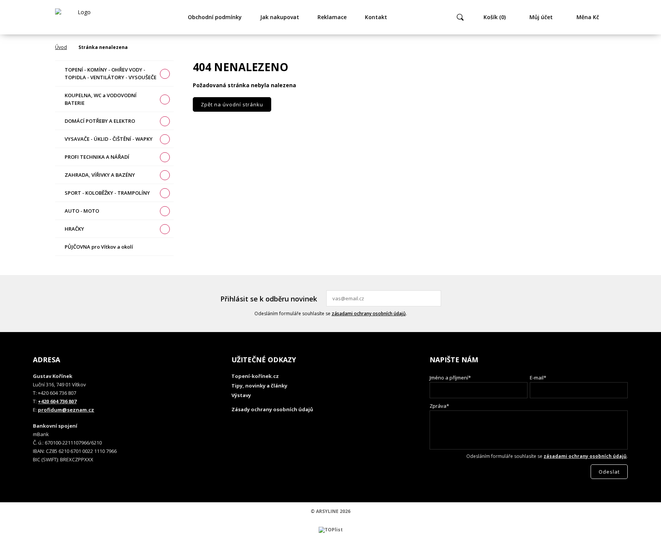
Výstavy (241, 395)
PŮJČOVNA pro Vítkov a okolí (99, 246)
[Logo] (81, 17)
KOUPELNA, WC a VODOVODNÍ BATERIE (101, 99)
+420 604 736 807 (57, 401)
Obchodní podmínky (215, 17)
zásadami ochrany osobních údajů (369, 313)
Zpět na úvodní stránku (232, 104)
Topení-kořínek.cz (255, 376)
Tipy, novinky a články (259, 385)
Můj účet (541, 17)
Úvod (61, 47)
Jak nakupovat (279, 17)
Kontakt (376, 17)
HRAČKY (74, 228)
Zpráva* (439, 405)
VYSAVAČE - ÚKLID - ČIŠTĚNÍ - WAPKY (109, 138)
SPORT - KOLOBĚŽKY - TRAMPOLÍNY (107, 192)
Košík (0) (495, 17)
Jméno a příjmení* (450, 377)
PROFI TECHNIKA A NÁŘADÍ (97, 156)
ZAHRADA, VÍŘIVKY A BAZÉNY (100, 174)
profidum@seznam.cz (66, 409)
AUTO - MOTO (82, 210)
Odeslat (434, 298)
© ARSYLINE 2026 (330, 511)
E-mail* (538, 377)
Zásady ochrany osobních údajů (272, 409)
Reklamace (332, 17)
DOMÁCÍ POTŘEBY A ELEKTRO (100, 120)
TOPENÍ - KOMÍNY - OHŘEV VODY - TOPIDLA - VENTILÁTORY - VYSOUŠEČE (110, 73)
